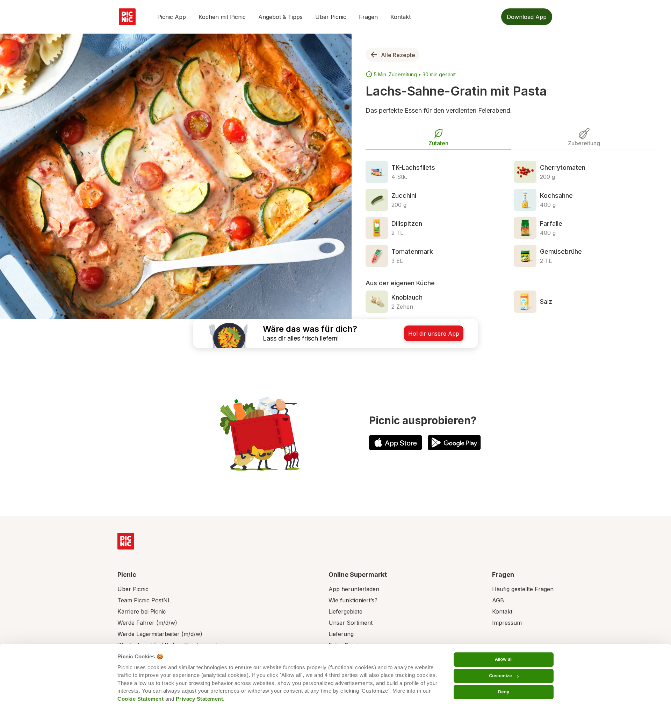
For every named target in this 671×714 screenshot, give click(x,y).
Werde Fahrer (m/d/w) (147, 622)
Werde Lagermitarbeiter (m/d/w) (159, 633)
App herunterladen (354, 589)
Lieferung (341, 633)
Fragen (368, 16)
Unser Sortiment (351, 622)
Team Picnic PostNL (144, 600)
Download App (527, 16)
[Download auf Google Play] (454, 442)
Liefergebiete (345, 611)
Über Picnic (330, 16)
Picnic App (171, 16)
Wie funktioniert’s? (353, 600)
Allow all (503, 659)
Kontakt (400, 16)
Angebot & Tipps (280, 16)
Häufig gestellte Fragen (523, 589)
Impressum (507, 622)
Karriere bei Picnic (141, 611)
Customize (500, 675)
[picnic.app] (127, 16)
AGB (498, 600)
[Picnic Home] (125, 541)
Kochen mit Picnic (222, 16)
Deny (503, 691)
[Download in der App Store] (395, 442)
